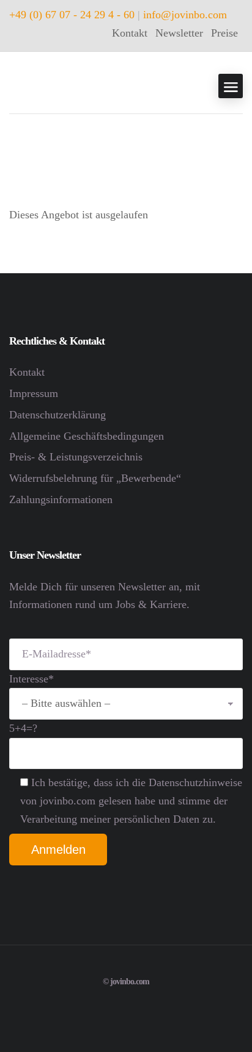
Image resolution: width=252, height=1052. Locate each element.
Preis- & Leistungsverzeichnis (76, 457)
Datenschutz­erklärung (57, 415)
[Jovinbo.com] (85, 85)
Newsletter (179, 33)
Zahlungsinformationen (61, 499)
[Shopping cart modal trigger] (13, 132)
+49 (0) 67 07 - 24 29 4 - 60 (72, 15)
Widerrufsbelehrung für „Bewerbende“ (95, 478)
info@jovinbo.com (185, 15)
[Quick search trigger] (33, 132)
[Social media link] (100, 1011)
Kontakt (129, 33)
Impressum (33, 393)
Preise (224, 33)
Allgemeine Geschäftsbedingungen (86, 436)
